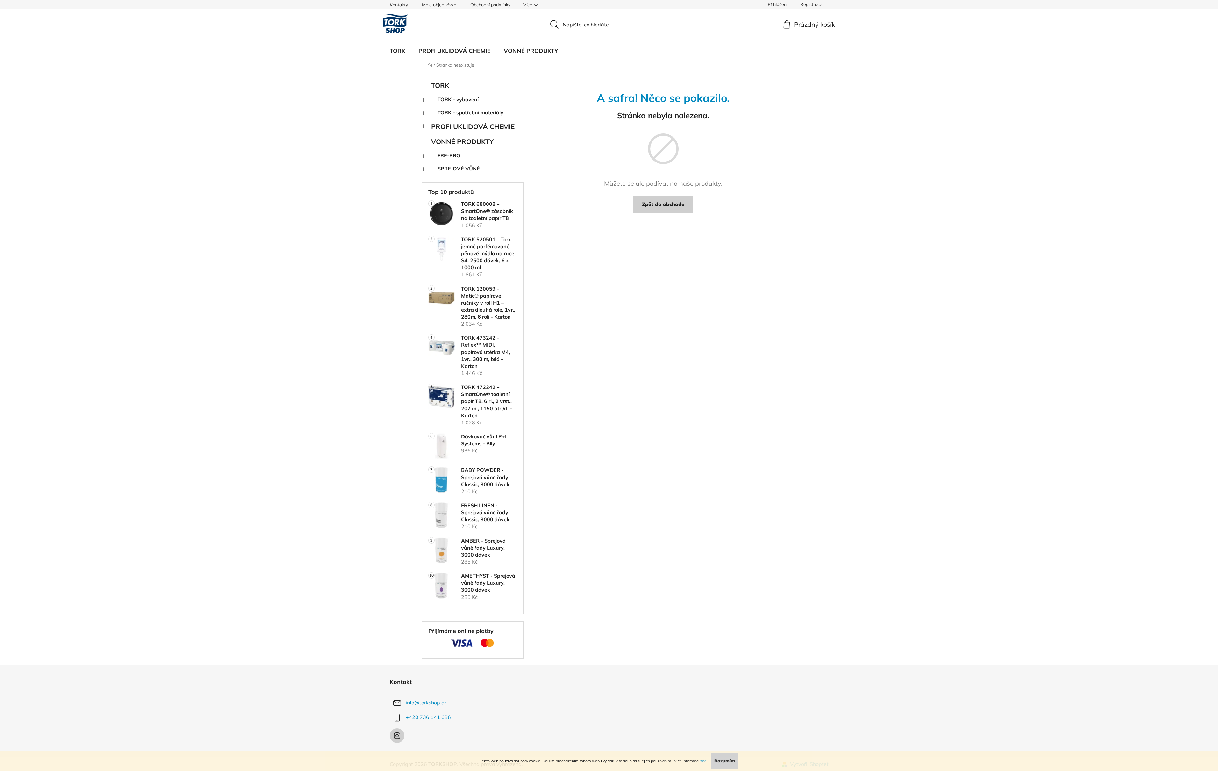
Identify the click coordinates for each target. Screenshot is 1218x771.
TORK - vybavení (458, 99)
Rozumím (724, 761)
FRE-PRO (449, 155)
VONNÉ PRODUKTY (462, 141)
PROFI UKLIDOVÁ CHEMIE (473, 126)
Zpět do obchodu (663, 204)
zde (703, 761)
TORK (440, 85)
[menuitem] (397, 51)
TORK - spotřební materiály (470, 112)
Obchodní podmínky (490, 5)
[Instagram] (397, 735)
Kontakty (399, 5)
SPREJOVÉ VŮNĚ (459, 168)
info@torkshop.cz (426, 702)
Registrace (811, 4)
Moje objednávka (439, 5)
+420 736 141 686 (428, 717)
